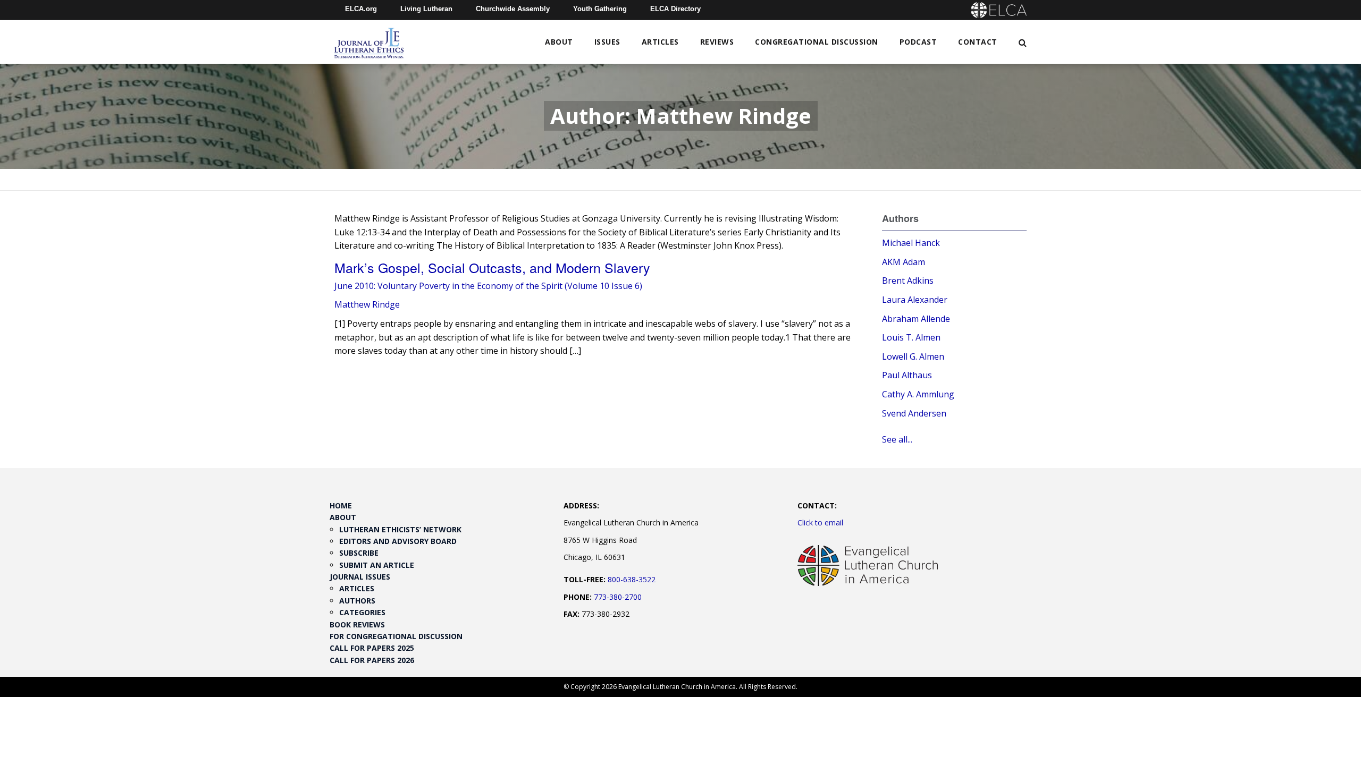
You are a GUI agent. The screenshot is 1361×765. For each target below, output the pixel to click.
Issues (607, 42)
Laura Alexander (914, 299)
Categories (362, 612)
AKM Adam (903, 262)
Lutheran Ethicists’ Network (400, 529)
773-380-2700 (618, 597)
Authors (357, 601)
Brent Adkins (908, 280)
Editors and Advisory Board (398, 541)
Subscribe (359, 553)
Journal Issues (360, 577)
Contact (977, 42)
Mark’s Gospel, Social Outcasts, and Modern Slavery (492, 267)
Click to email (820, 522)
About (559, 42)
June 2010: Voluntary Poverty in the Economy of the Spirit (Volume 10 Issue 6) (488, 286)
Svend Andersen (914, 413)
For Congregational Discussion (396, 636)
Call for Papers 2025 (372, 648)
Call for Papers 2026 (372, 660)
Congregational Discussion (816, 42)
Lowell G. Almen (913, 356)
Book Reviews (357, 624)
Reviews (717, 42)
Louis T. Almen (911, 337)
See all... (897, 439)
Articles (660, 42)
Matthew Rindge (367, 304)
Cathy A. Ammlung (918, 394)
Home (341, 505)
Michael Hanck (911, 243)
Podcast (918, 42)
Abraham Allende (916, 319)
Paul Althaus (907, 375)
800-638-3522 (632, 579)
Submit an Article (376, 565)
